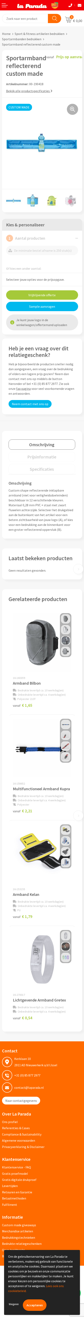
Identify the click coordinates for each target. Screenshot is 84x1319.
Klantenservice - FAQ (16, 1167)
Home (6, 34)
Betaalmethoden (14, 1198)
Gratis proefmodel (15, 1173)
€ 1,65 (22, 705)
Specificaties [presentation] (42, 469)
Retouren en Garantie (17, 1192)
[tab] (42, 444)
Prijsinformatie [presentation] (41, 457)
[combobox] (25, 18)
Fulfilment (9, 1205)
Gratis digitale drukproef (19, 1180)
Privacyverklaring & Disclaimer (23, 1147)
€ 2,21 (22, 810)
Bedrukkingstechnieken (18, 1237)
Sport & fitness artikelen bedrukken (39, 34)
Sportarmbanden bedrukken (21, 39)
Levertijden (10, 1186)
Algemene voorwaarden (18, 1140)
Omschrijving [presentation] (41, 444)
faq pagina (23, 389)
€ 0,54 (22, 1017)
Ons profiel (10, 1122)
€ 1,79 (22, 916)
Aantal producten (27, 238)
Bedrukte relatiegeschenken (22, 1244)
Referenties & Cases (16, 1128)
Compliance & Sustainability (21, 1134)
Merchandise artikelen (17, 1231)
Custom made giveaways (19, 1225)
